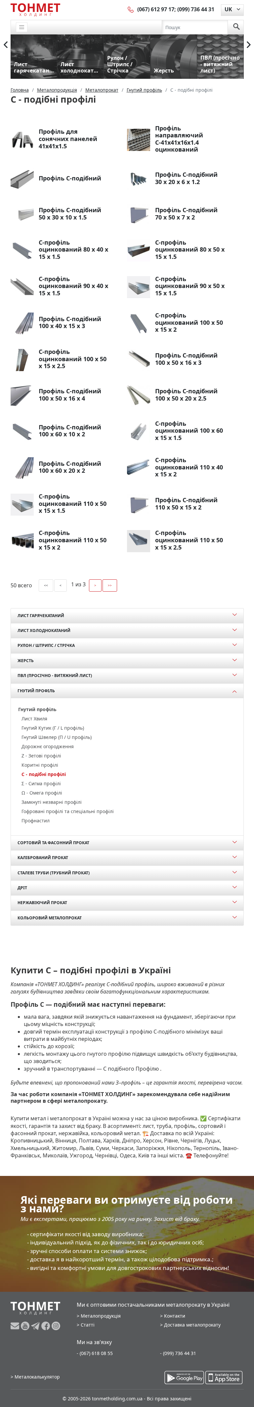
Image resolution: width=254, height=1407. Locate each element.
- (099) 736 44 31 (178, 1353)
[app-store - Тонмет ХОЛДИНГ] (224, 1377)
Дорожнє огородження (47, 746)
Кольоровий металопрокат (50, 918)
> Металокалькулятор (35, 1377)
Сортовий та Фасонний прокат (53, 843)
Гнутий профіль (36, 691)
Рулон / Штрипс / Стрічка (46, 645)
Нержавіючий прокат (42, 902)
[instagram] (56, 1326)
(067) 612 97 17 (155, 9)
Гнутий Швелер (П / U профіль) (56, 737)
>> (110, 585)
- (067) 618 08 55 (95, 1353)
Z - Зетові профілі (41, 755)
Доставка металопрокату (192, 1325)
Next (248, 44)
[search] (236, 27)
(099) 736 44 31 (195, 9)
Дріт (22, 888)
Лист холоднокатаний (44, 630)
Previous (5, 44)
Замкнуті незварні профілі (51, 802)
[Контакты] (131, 9)
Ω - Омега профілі (41, 793)
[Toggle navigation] (22, 27)
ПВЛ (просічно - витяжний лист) (55, 675)
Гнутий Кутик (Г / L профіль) (52, 728)
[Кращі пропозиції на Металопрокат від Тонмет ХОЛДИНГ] (35, 9)
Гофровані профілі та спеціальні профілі (67, 811)
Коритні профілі (39, 765)
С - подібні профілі (43, 774)
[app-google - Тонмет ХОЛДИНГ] (184, 1377)
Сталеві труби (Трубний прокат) (54, 873)
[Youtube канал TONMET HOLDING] (26, 1326)
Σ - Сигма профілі (41, 783)
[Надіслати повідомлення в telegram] (36, 1326)
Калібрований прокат (43, 857)
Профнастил (35, 820)
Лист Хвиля (34, 718)
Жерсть (26, 660)
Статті (88, 1325)
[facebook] (46, 1326)
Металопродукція (101, 1316)
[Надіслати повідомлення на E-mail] (16, 1326)
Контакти (174, 1316)
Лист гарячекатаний (41, 615)
